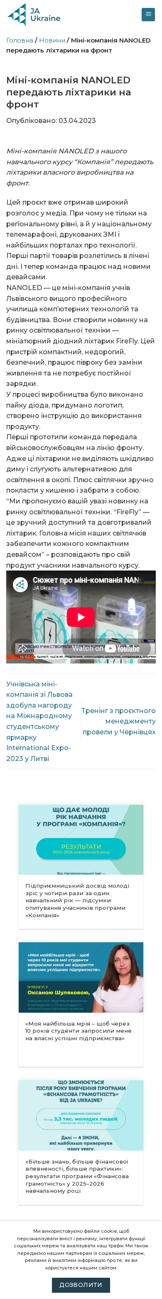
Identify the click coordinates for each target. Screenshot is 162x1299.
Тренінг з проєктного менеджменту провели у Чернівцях (118, 721)
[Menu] (148, 15)
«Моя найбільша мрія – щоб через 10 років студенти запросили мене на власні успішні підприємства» (78, 1030)
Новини (52, 40)
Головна (19, 40)
